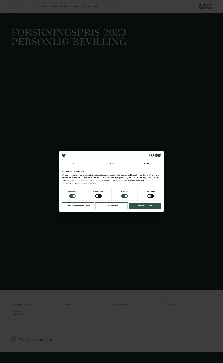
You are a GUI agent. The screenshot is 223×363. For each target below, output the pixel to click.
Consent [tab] (76, 164)
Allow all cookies (145, 206)
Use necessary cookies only (78, 206)
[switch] (98, 196)
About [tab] (146, 163)
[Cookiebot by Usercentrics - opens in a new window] (151, 155)
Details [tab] (111, 163)
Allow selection (111, 206)
